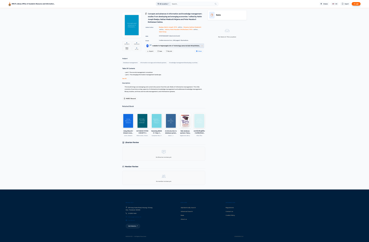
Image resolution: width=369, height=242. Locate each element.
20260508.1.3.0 (238, 236)
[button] (31, 4)
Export (151, 51)
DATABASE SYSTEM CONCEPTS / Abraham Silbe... (142, 132)
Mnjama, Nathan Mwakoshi (192, 27)
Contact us (229, 211)
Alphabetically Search (188, 207)
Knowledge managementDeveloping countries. (183, 63)
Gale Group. (163, 32)
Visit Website (132, 226)
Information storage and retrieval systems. (153, 63)
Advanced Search (187, 211)
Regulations (230, 207)
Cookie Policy (230, 215)
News (182, 215)
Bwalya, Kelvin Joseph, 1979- (168, 27)
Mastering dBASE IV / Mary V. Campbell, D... (156, 132)
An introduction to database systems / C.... (171, 132)
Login (357, 4)
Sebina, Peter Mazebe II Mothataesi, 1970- (179, 29)
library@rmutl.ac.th (134, 217)
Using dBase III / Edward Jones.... (128, 132)
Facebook (131, 220)
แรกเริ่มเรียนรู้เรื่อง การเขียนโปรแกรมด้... (199, 132)
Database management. (130, 63)
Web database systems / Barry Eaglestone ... (185, 132)
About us (184, 219)
